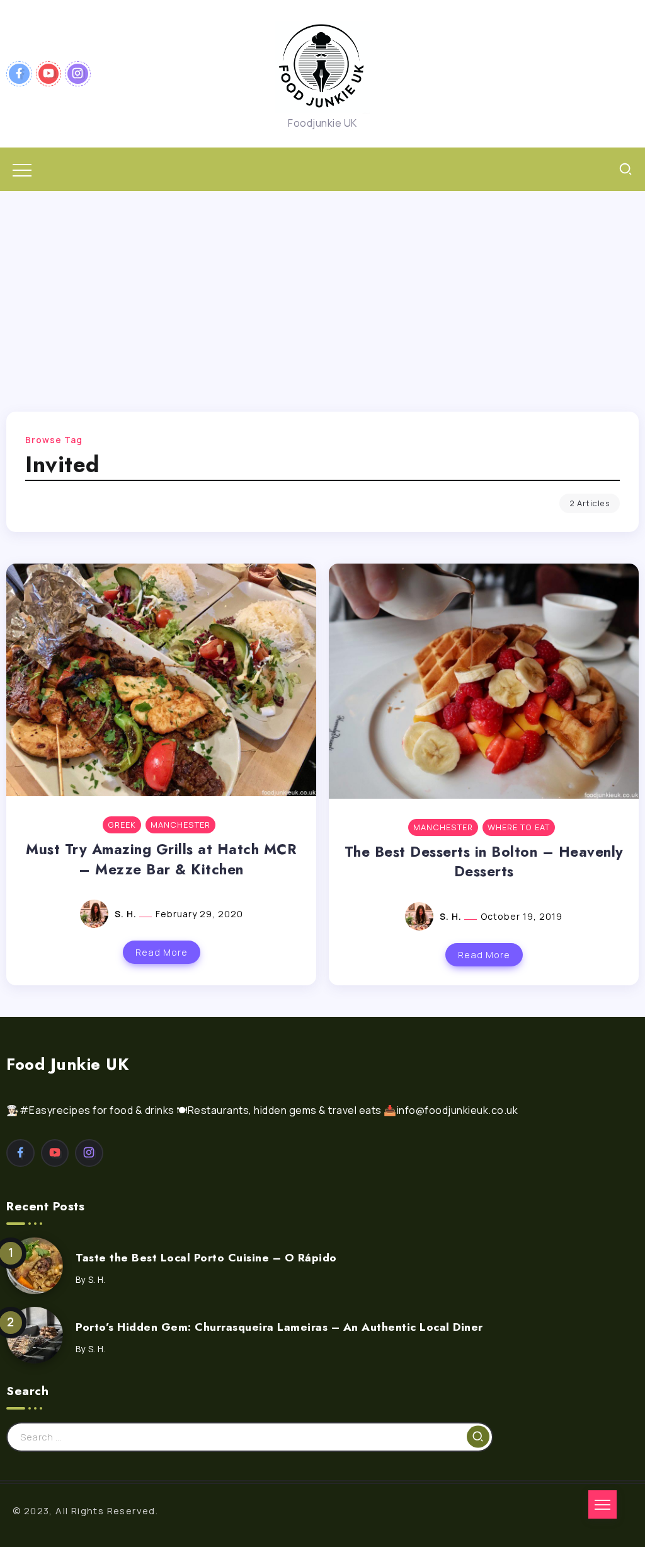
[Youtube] (49, 74)
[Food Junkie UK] (322, 66)
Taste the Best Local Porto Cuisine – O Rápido (206, 1257)
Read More (161, 952)
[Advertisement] (322, 285)
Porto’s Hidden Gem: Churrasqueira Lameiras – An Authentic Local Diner (279, 1327)
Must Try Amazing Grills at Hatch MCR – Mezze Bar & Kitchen (161, 859)
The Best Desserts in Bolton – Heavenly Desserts (484, 861)
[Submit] (478, 1437)
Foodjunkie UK (322, 123)
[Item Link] (34, 1265)
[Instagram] (78, 74)
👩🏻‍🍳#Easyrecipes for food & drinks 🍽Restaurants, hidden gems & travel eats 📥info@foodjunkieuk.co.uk (262, 1110)
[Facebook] (19, 74)
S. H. (127, 914)
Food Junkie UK (67, 1064)
